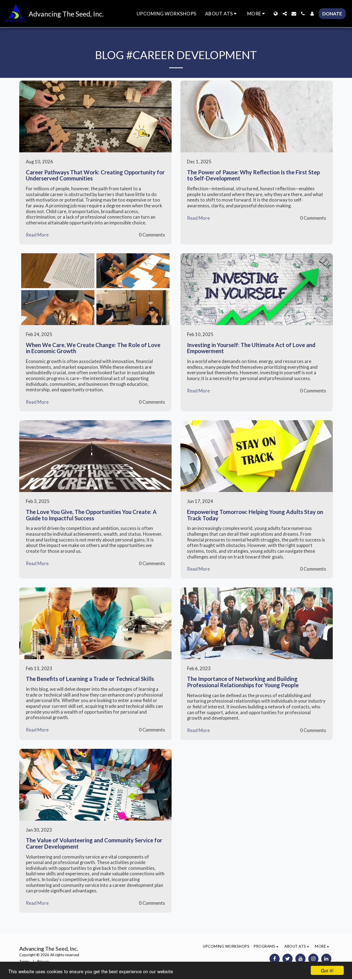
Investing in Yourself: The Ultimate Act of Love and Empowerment (251, 348)
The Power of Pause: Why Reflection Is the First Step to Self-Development (253, 175)
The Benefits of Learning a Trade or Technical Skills (90, 678)
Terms (24, 961)
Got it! (327, 970)
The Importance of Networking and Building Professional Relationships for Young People (243, 681)
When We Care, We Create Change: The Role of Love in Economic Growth (93, 348)
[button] (222, 13)
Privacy (43, 961)
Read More (37, 235)
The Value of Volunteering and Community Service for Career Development (94, 843)
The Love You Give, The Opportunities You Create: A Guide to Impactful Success (91, 514)
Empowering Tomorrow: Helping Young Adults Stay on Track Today (255, 514)
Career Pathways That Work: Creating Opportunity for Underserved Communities (95, 175)
